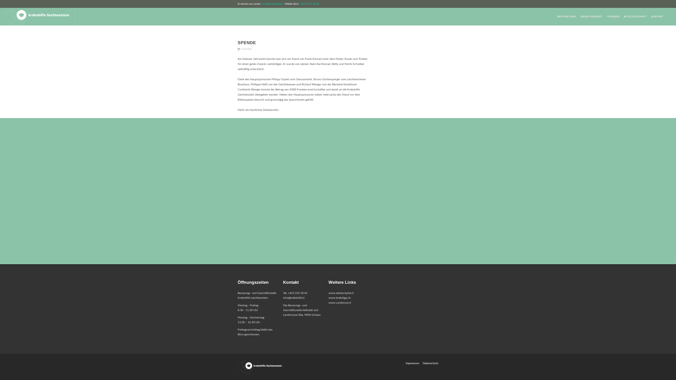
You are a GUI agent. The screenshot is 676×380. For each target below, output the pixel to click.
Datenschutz (430, 363)
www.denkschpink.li (341, 293)
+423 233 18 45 (309, 3)
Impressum (412, 363)
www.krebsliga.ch (339, 297)
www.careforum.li (339, 302)
